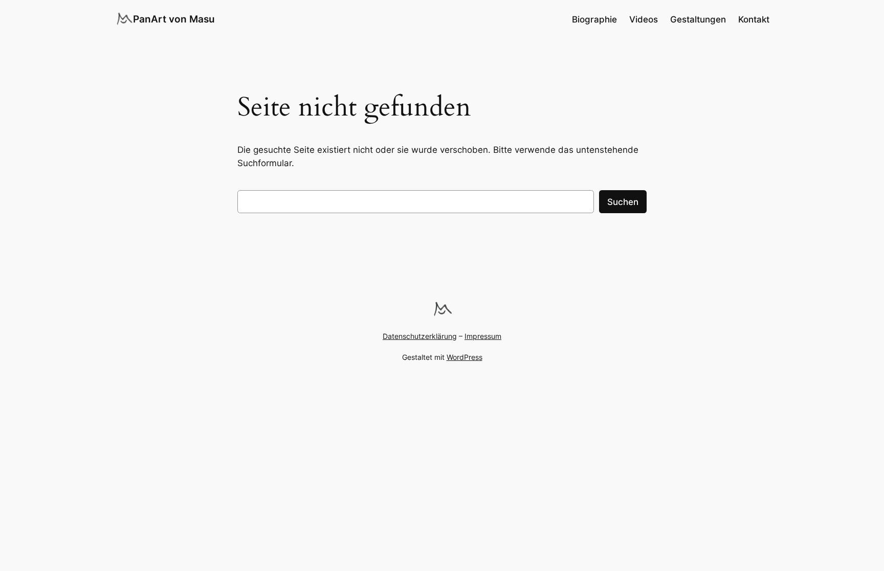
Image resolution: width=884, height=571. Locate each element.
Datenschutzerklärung (420, 336)
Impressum (483, 336)
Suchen (622, 202)
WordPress (464, 357)
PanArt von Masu (174, 19)
